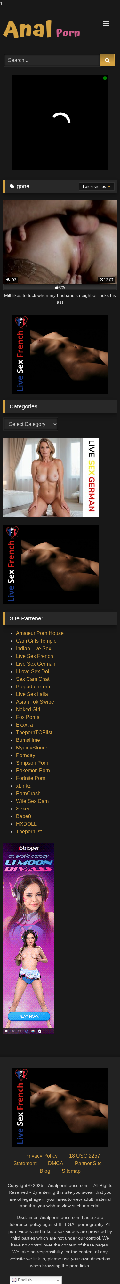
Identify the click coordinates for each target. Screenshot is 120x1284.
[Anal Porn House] (49, 30)
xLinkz (23, 786)
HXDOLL (26, 824)
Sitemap (71, 1171)
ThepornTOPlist (34, 732)
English (24, 1280)
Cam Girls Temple (36, 641)
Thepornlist (29, 831)
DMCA (55, 1163)
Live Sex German (35, 663)
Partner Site (88, 1163)
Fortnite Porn (30, 778)
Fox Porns (27, 717)
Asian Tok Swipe (35, 702)
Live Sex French (34, 656)
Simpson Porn (32, 763)
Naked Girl (28, 709)
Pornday (25, 755)
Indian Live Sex (33, 648)
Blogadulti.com (33, 686)
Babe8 (23, 816)
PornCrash (28, 793)
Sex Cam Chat (32, 679)
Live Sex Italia (32, 694)
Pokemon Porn (33, 770)
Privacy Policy (41, 1155)
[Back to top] (100, 1266)
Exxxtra (24, 724)
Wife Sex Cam (32, 801)
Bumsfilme (28, 740)
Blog (45, 1171)
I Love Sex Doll (33, 671)
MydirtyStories (32, 747)
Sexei (22, 808)
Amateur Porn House (40, 633)
